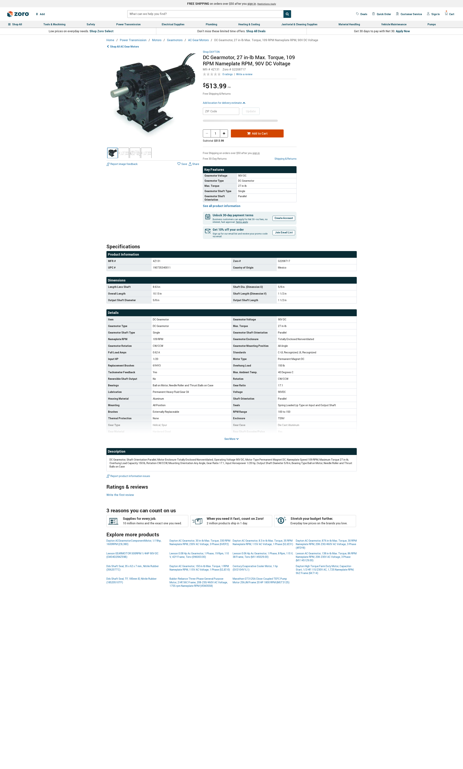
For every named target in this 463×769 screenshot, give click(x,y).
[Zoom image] (153, 97)
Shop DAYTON (211, 52)
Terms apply (242, 221)
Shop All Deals (256, 31)
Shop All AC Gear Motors (124, 46)
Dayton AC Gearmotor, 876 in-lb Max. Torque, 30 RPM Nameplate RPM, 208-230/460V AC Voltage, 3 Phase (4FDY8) (326, 544)
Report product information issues (130, 476)
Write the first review (120, 495)
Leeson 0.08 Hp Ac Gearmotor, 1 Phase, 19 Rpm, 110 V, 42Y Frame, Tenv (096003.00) (199, 555)
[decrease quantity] (207, 133)
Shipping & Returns (286, 158)
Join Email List (284, 232)
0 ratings (227, 74)
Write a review (244, 74)
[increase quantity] (224, 133)
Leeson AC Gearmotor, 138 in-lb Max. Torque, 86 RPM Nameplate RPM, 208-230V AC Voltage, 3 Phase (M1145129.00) (326, 557)
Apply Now (403, 31)
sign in (251, 3)
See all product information (221, 206)
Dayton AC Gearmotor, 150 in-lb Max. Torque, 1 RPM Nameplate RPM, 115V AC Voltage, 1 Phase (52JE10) (200, 567)
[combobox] (209, 14)
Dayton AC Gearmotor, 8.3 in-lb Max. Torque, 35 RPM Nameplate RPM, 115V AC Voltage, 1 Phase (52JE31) (263, 542)
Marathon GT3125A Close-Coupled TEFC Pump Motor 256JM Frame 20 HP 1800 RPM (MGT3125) (261, 580)
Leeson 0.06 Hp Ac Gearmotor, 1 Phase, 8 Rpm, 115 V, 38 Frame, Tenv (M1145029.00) (263, 555)
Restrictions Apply (266, 3)
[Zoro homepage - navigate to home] (18, 14)
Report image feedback (124, 164)
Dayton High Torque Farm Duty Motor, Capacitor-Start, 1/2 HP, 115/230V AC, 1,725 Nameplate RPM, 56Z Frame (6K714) (325, 569)
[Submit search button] (287, 14)
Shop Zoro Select (102, 31)
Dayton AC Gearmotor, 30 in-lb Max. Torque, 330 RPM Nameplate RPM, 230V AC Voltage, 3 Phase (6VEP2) (200, 542)
